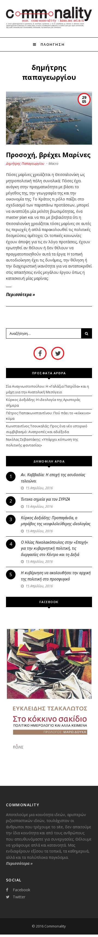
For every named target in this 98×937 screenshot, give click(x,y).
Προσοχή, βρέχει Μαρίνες (48, 154)
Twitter (19, 896)
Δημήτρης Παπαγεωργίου (25, 163)
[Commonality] (49, 27)
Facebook (21, 889)
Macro (53, 163)
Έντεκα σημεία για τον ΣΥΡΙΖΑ (45, 499)
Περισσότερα (20, 294)
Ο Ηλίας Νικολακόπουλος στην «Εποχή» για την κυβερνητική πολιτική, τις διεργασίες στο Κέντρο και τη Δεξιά (54, 548)
